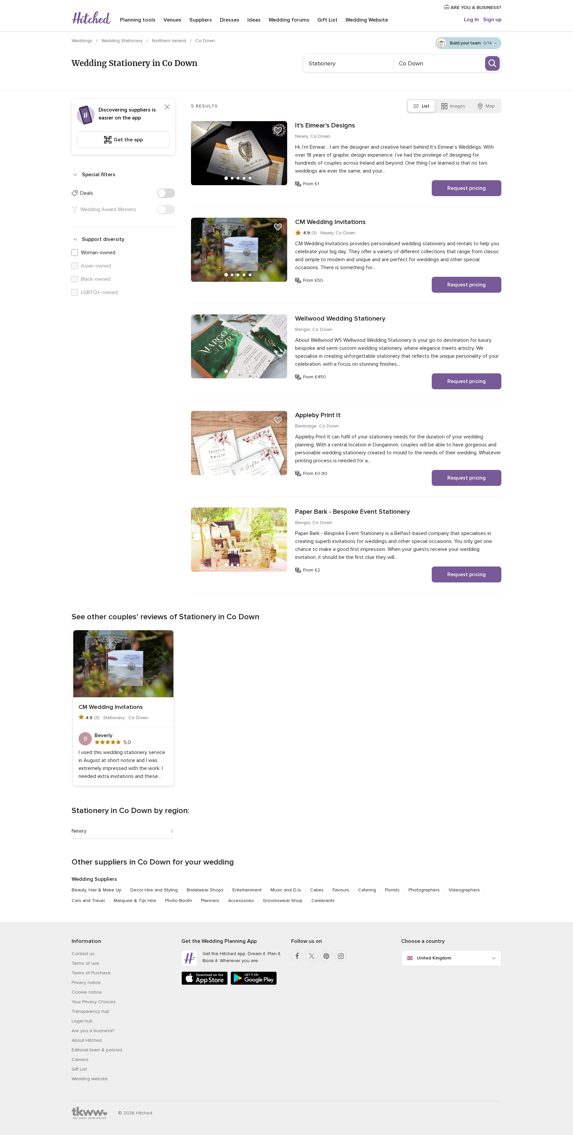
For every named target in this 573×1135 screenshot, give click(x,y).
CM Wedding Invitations (330, 222)
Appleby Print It (318, 415)
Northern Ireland (169, 40)
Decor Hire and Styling (154, 890)
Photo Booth (178, 900)
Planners (210, 900)
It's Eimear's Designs (325, 125)
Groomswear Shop (282, 900)
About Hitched (87, 1040)
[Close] (167, 107)
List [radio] (425, 106)
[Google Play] (253, 983)
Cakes (317, 890)
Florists (392, 890)
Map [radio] (490, 106)
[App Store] (204, 983)
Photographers (424, 890)
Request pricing (466, 188)
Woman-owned (98, 252)
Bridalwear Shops (205, 890)
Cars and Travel (88, 900)
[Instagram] (341, 956)
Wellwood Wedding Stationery (340, 319)
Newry (79, 831)
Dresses (229, 20)
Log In (471, 19)
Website (367, 20)
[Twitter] (312, 956)
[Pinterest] (326, 956)
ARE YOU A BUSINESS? (475, 7)
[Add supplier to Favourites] (278, 130)
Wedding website (90, 1079)
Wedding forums (289, 20)
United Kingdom (434, 958)
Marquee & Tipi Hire (135, 900)
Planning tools (138, 20)
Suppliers (200, 20)
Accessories (241, 900)
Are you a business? (93, 1030)
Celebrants (323, 900)
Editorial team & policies (97, 1050)
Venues (172, 20)
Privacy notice (86, 982)
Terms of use (85, 963)
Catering (367, 890)
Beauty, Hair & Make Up (96, 890)
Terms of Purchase (91, 973)
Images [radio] (457, 106)
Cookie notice (87, 992)
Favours (341, 890)
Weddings (83, 40)
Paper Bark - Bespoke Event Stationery (352, 512)
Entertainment (247, 890)
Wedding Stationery (122, 40)
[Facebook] (297, 956)
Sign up (492, 19)
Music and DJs (286, 890)
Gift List (327, 20)
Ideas (254, 20)
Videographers (464, 890)
